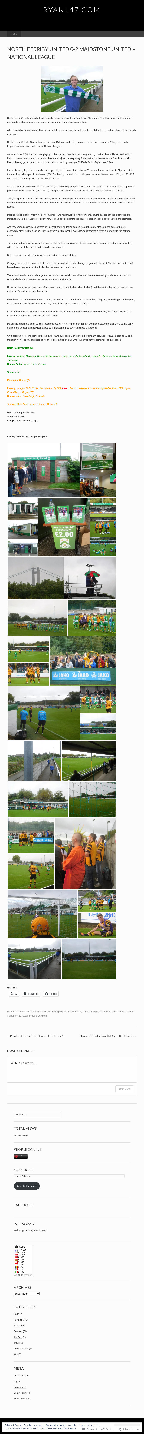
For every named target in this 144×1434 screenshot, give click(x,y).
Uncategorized (21, 1348)
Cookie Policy (69, 1428)
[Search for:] (133, 34)
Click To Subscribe (26, 1186)
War (16, 1354)
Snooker (18, 1331)
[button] (43, 470)
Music (17, 1325)
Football (22, 1011)
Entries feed (20, 1387)
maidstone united (72, 1011)
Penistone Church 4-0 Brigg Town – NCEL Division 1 (35, 1036)
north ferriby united (121, 1011)
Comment (124, 1088)
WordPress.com (22, 1398)
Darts (16, 1314)
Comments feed (22, 1393)
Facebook (23, 1205)
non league (104, 1011)
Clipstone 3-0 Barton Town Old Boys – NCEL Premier (108, 1036)
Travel (17, 1343)
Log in (17, 1381)
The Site (18, 1337)
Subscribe (23, 1170)
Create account (21, 1375)
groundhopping (55, 1011)
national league (90, 1011)
